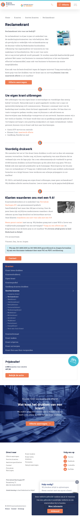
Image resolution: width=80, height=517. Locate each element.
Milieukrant (12, 315)
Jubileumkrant (13, 302)
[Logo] (3, 5)
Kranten (17, 17)
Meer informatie (55, 506)
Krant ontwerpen (12, 346)
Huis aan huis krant (16, 328)
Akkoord (55, 511)
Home (7, 17)
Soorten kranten (32, 17)
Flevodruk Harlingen (10, 469)
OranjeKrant (12, 326)
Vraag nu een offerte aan (53, 226)
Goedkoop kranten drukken (16, 286)
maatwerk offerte (25, 132)
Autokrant (12, 318)
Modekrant (12, 313)
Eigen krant (10, 278)
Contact (13, 258)
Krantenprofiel (11, 282)
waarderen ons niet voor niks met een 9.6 (34, 218)
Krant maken (11, 338)
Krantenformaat (12, 334)
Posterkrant (12, 323)
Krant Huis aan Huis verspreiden (19, 350)
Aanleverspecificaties (14, 462)
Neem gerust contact (14, 222)
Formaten (28, 462)
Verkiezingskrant (14, 310)
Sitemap (21, 509)
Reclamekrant (48, 17)
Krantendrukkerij (12, 274)
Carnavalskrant (14, 307)
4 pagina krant (13, 294)
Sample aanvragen (32, 465)
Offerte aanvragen (18, 82)
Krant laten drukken (14, 270)
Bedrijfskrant (13, 304)
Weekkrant (12, 299)
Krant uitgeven (11, 342)
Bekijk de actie (16, 375)
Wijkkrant (12, 320)
